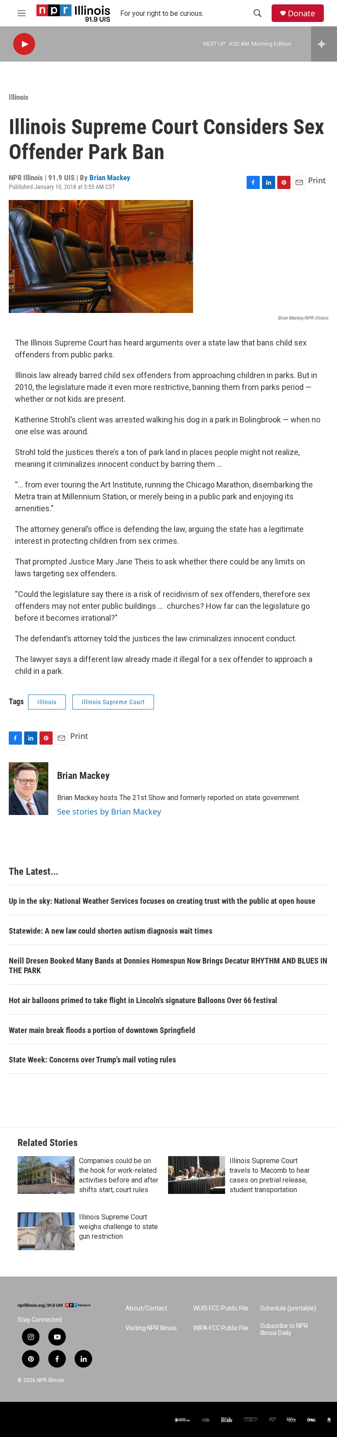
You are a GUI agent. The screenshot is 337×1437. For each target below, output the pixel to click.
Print (317, 180)
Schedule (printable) (288, 1308)
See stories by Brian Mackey (109, 811)
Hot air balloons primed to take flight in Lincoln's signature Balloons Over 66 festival (143, 1000)
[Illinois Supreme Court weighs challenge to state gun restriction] (46, 1231)
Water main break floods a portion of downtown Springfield (102, 1030)
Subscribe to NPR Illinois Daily (284, 1329)
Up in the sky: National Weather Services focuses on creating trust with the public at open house (162, 901)
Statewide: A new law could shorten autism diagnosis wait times (110, 930)
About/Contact (146, 1308)
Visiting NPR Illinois (151, 1328)
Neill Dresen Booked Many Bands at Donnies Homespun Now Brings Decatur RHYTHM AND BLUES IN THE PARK (168, 965)
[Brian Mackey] (28, 788)
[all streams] (324, 44)
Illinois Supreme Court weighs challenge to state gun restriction (118, 1227)
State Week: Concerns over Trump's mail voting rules (92, 1059)
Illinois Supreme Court (113, 702)
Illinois (19, 97)
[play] (24, 44)
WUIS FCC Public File (220, 1308)
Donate (301, 13)
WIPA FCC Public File (220, 1328)
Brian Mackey (110, 177)
